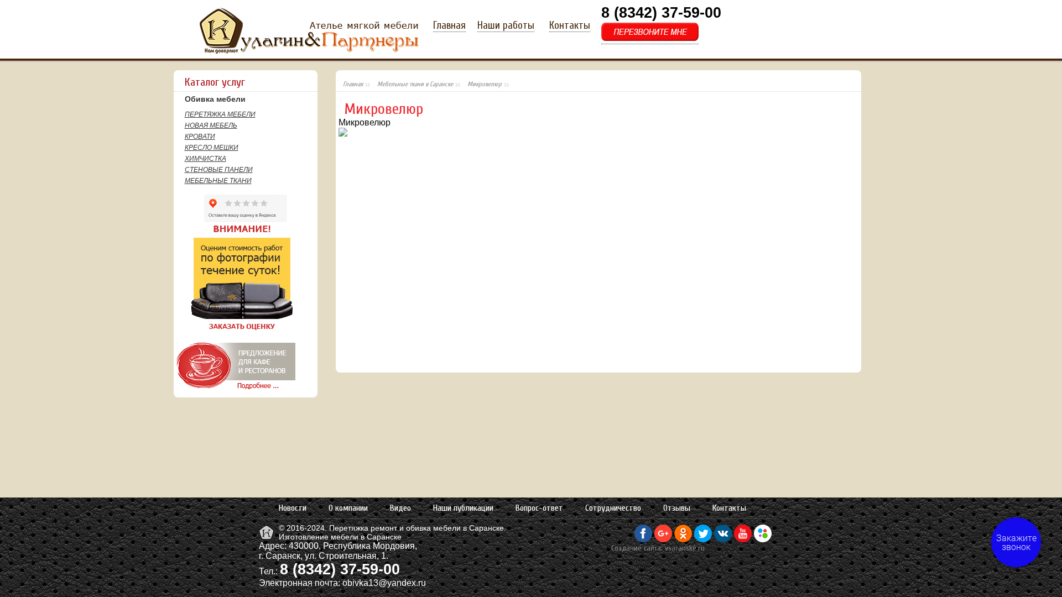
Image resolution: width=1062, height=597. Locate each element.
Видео (400, 508)
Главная (449, 25)
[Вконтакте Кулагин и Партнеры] (723, 539)
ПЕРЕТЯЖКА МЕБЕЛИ (220, 114)
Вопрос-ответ (539, 508)
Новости (292, 508)
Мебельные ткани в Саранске (415, 84)
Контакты (569, 25)
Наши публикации (463, 508)
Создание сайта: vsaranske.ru (658, 548)
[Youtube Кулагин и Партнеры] (743, 539)
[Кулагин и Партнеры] (267, 538)
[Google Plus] (663, 539)
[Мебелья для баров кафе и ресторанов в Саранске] (234, 389)
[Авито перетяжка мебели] (763, 539)
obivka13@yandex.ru (384, 583)
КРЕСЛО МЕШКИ (211, 147)
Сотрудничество (613, 508)
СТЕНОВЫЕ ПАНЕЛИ (219, 170)
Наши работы (505, 25)
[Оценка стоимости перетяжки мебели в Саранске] (234, 330)
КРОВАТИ (200, 136)
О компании (348, 508)
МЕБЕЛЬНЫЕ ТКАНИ (218, 181)
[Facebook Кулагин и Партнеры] (643, 539)
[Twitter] (703, 539)
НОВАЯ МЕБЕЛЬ (211, 125)
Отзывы (676, 508)
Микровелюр (484, 84)
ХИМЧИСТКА (205, 159)
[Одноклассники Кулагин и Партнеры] (683, 539)
